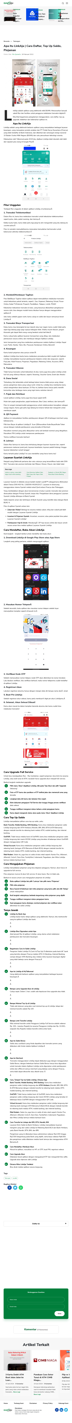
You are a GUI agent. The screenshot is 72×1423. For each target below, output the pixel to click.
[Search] (63, 3)
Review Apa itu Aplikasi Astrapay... (40, 16)
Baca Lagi (16, 1392)
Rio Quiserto (16, 54)
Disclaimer (33, 1403)
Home (6, 1403)
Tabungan (16, 9)
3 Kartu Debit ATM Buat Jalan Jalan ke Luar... (15, 1377)
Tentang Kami (19, 1403)
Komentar (19, 1384)
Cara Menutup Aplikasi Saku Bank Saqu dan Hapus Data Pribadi (35, 474)
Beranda (7, 41)
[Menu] (67, 3)
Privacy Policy (47, 1403)
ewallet (15, 1178)
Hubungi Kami (63, 1403)
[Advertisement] (38, 31)
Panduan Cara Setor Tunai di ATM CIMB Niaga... (43, 1377)
